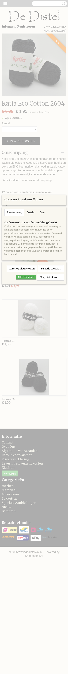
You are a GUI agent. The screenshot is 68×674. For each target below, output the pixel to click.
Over (42, 212)
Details (31, 212)
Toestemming (14, 212)
